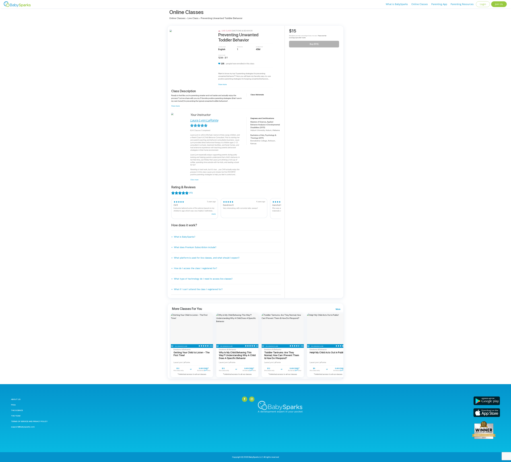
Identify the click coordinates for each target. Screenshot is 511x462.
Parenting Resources (462, 4)
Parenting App (439, 4)
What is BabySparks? (184, 237)
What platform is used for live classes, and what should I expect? (206, 258)
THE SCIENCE (17, 410)
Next (284, 208)
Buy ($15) (314, 44)
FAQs (13, 405)
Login (483, 4)
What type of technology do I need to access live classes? (203, 279)
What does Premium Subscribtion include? (195, 247)
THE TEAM (15, 416)
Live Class (192, 18)
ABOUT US (15, 399)
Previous (167, 208)
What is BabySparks (397, 4)
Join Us (499, 4)
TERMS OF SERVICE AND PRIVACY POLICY (29, 421)
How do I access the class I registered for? (195, 268)
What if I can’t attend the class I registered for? (198, 289)
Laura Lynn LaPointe (204, 120)
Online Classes (419, 4)
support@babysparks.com (23, 427)
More (338, 309)
